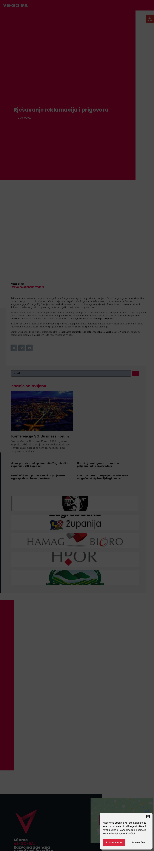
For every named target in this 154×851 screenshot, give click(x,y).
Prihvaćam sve (114, 842)
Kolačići (130, 833)
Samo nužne (138, 842)
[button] (147, 816)
